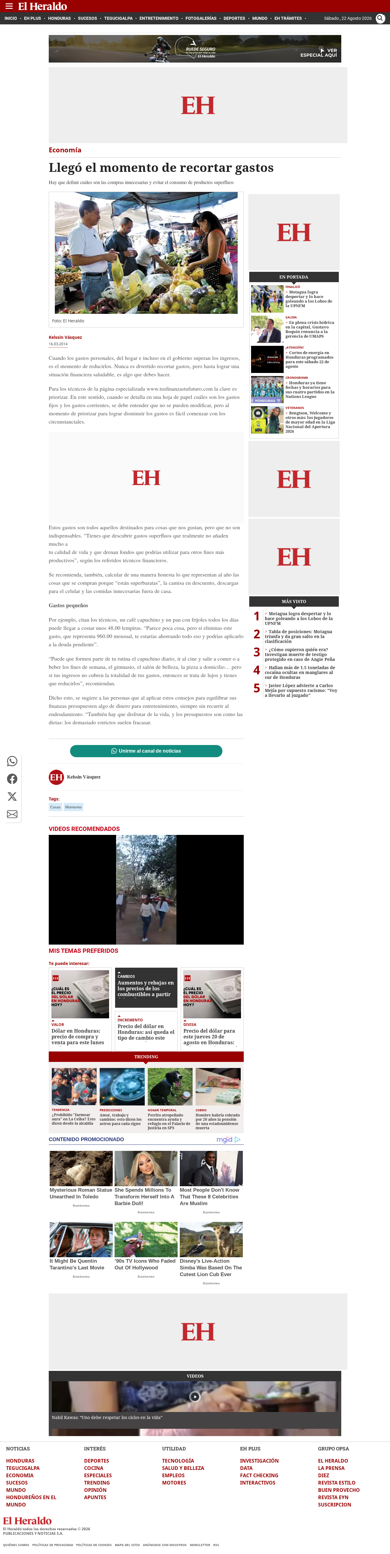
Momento (73, 807)
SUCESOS (17, 1482)
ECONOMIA (20, 1475)
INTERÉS (95, 1448)
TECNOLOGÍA (178, 1460)
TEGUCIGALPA (23, 1468)
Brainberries (81, 1205)
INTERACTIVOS (257, 1482)
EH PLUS (250, 1448)
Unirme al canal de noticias (150, 751)
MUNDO (16, 1490)
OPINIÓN (95, 1490)
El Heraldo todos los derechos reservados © (46, 1529)
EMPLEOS (173, 1475)
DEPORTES (96, 1460)
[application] (146, 890)
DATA (246, 1468)
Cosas (55, 807)
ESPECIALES (98, 1475)
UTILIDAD (174, 1448)
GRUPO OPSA (333, 1448)
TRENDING (97, 1482)
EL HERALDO (333, 1460)
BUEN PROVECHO (339, 1490)
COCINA (93, 1468)
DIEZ (323, 1475)
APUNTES (95, 1497)
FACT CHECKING (259, 1475)
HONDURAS (20, 1460)
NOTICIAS (18, 1448)
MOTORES (174, 1482)
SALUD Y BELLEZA (183, 1468)
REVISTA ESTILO (337, 1482)
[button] (12, 761)
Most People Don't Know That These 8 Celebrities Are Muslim (209, 1196)
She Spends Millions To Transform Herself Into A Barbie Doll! (144, 1196)
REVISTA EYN (333, 1497)
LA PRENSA (331, 1468)
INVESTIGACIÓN (259, 1460)
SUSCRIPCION (334, 1504)
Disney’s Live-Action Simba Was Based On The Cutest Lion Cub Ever (211, 1267)
